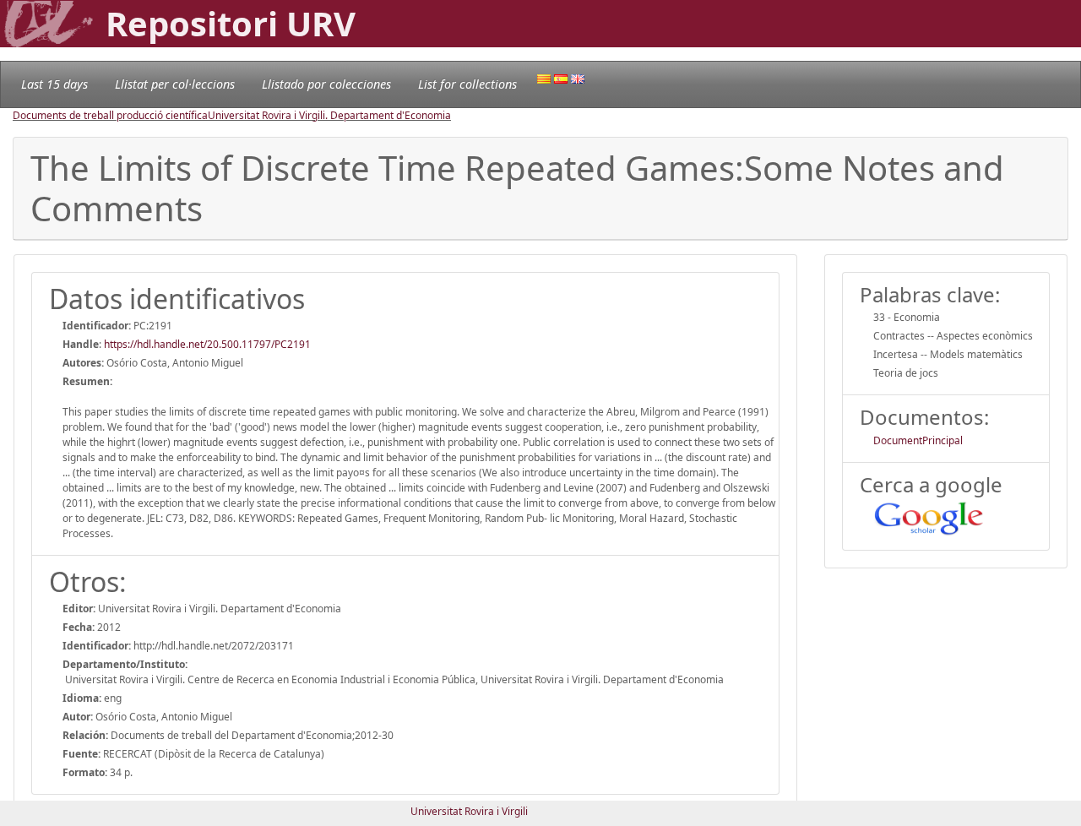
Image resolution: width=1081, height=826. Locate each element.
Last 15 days (54, 84)
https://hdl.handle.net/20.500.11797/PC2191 (207, 344)
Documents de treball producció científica (110, 115)
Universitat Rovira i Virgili (469, 811)
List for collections (467, 84)
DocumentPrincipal (918, 440)
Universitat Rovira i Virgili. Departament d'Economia (329, 115)
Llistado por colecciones (326, 84)
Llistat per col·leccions (175, 84)
